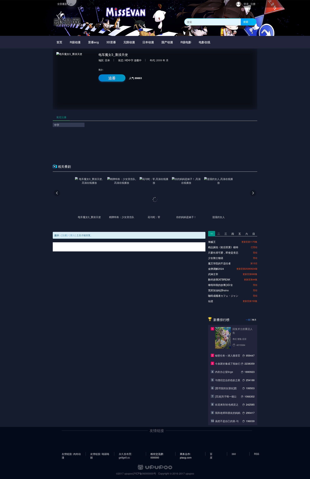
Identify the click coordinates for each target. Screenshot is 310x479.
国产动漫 (167, 42)
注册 (252, 4)
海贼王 (212, 242)
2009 (159, 60)
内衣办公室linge (224, 372)
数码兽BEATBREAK (219, 279)
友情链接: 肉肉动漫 (71, 454)
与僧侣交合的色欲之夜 (227, 380)
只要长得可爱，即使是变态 (223, 252)
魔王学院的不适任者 (219, 263)
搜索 (245, 22)
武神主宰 (213, 274)
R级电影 (185, 42)
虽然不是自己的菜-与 (227, 421)
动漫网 (67, 21)
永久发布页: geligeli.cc (125, 454)
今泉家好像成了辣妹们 (227, 363)
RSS (256, 454)
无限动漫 (129, 42)
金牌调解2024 (216, 268)
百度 (211, 454)
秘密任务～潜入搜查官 (227, 355)
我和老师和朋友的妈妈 (227, 413)
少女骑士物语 (215, 258)
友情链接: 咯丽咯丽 (99, 454)
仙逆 (210, 301)
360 (234, 454)
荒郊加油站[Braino (218, 290)
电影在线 (204, 42)
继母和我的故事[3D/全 (220, 285)
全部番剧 (62, 4)
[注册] (64, 235)
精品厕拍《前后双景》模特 (223, 247)
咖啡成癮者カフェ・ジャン (223, 295)
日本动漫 (148, 42)
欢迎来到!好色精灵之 (226, 404)
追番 (112, 77)
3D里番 (111, 42)
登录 (246, 4)
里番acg (93, 42)
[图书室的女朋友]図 (226, 388)
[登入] (73, 235)
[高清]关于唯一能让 (226, 396)
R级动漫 (75, 42)
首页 (59, 42)
